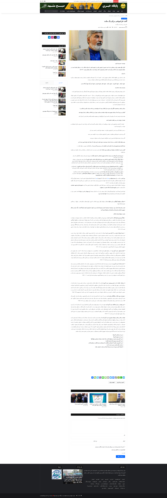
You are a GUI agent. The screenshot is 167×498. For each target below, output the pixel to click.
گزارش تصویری (110, 488)
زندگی (104, 11)
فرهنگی (109, 11)
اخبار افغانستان (117, 479)
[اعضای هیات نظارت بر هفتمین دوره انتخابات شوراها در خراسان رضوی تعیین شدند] (98, 398)
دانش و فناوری (114, 481)
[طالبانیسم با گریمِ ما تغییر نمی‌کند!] (79, 398)
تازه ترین (60, 82)
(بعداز (108, 178)
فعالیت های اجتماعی (113, 483)
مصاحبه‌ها (92, 483)
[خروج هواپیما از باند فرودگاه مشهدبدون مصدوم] (62, 113)
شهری (118, 11)
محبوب (46, 82)
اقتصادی (95, 11)
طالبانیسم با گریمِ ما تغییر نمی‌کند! (81, 404)
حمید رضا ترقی (120, 382)
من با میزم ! (55, 72)
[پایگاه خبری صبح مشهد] (83, 6)
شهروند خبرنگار (88, 481)
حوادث (114, 11)
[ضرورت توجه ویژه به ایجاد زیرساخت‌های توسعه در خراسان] (116, 398)
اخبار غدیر (111, 479)
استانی (102, 479)
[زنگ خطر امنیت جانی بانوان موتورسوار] (62, 56)
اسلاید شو (97, 479)
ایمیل (124, 441)
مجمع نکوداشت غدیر (71, 11)
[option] (73, 476)
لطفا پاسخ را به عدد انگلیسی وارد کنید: (118, 449)
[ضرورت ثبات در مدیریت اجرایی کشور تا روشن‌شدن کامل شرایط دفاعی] (62, 68)
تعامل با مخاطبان (122, 481)
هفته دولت (111, 382)
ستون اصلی (105, 481)
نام (124, 435)
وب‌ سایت (95, 441)
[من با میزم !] (62, 74)
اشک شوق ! (110, 1)
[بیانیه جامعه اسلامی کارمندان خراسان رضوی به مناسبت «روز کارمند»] (62, 50)
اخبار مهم (106, 479)
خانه (122, 11)
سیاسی (100, 481)
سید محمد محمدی (122, 27)
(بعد (96, 178)
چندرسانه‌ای (117, 488)
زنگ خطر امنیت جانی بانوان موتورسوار (49, 54)
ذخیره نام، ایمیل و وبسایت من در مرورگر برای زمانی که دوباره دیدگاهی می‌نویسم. (109, 446)
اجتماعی (100, 11)
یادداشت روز (121, 15)
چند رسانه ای (89, 11)
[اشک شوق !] (62, 107)
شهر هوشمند (95, 481)
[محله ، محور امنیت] (62, 62)
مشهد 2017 (97, 483)
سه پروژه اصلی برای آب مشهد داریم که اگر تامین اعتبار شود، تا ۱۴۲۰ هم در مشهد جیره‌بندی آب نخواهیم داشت (49, 100)
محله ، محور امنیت (53, 60)
